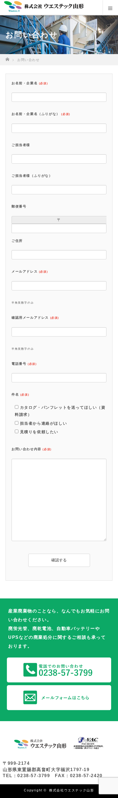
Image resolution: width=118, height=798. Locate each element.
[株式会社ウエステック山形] (47, 7)
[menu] (110, 8)
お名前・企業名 (30, 83)
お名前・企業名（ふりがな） (41, 114)
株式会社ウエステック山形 (71, 790)
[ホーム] (7, 58)
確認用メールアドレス (35, 318)
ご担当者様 (21, 145)
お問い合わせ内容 (32, 449)
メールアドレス (30, 271)
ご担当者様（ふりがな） (32, 176)
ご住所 (17, 241)
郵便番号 (19, 206)
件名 (20, 394)
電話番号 (24, 364)
